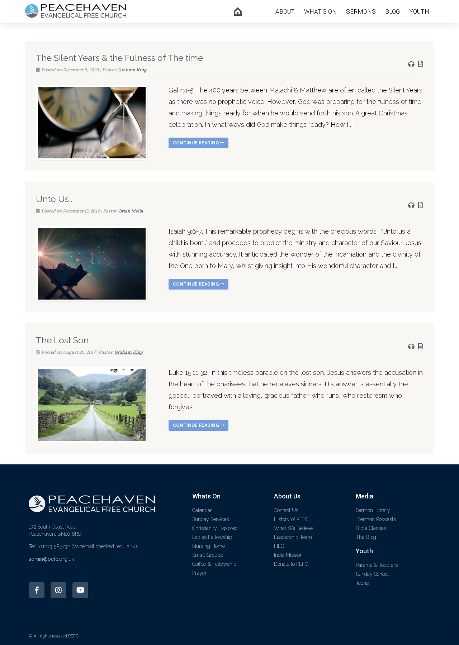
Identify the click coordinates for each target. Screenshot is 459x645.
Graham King (132, 70)
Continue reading (196, 142)
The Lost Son (62, 340)
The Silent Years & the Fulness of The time (119, 58)
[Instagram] (58, 590)
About (285, 11)
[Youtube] (80, 590)
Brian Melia (131, 211)
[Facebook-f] (36, 590)
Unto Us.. (54, 199)
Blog (392, 11)
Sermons (361, 11)
